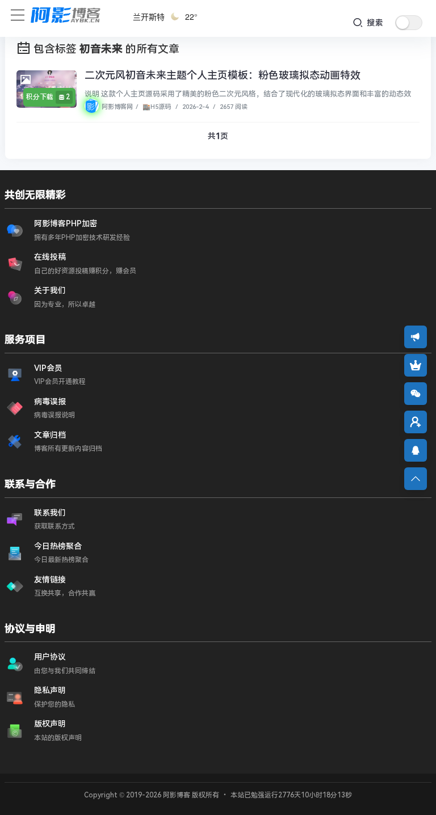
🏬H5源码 (156, 107)
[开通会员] (415, 365)
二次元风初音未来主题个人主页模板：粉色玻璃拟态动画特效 (222, 75)
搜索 (374, 22)
